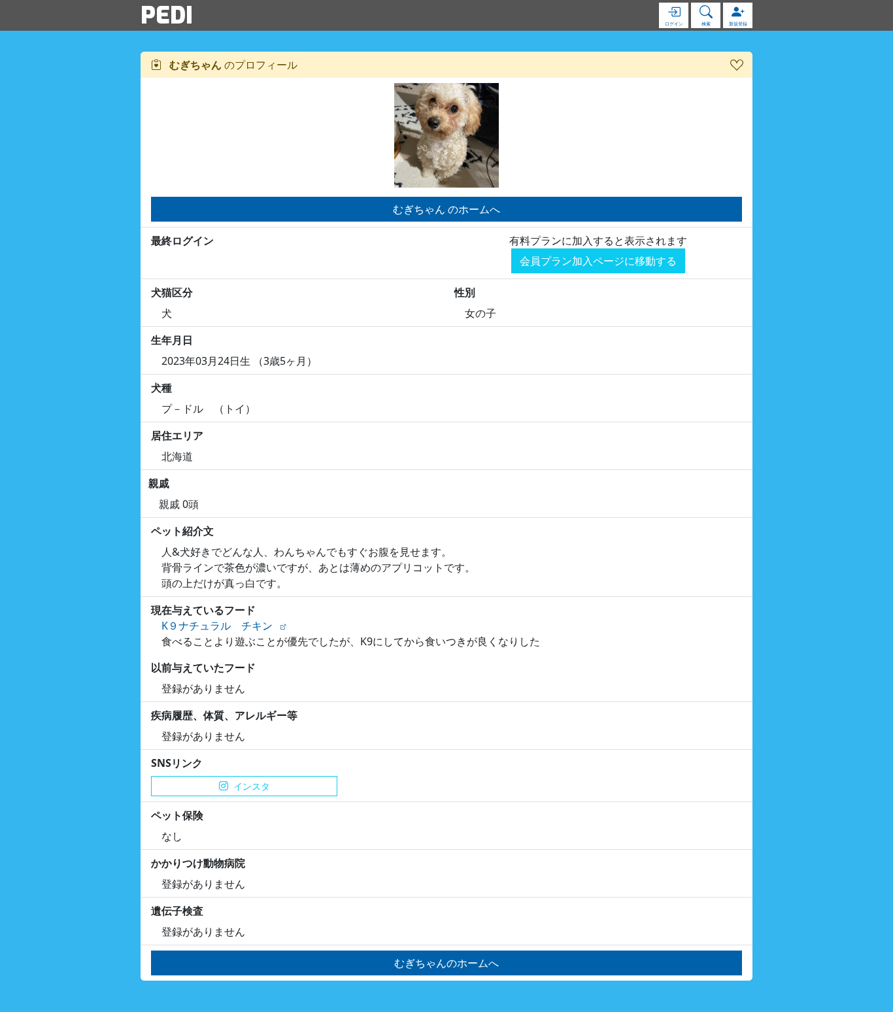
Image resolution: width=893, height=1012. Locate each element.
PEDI (167, 15)
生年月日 (172, 340)
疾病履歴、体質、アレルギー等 (224, 715)
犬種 (161, 387)
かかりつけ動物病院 (198, 863)
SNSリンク (177, 763)
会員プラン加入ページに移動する (598, 261)
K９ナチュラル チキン (217, 625)
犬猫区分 (172, 292)
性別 (464, 292)
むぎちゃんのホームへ (446, 963)
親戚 (158, 483)
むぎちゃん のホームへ (446, 209)
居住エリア (177, 435)
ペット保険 (177, 815)
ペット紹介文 (182, 531)
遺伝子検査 (177, 910)
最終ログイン (182, 240)
